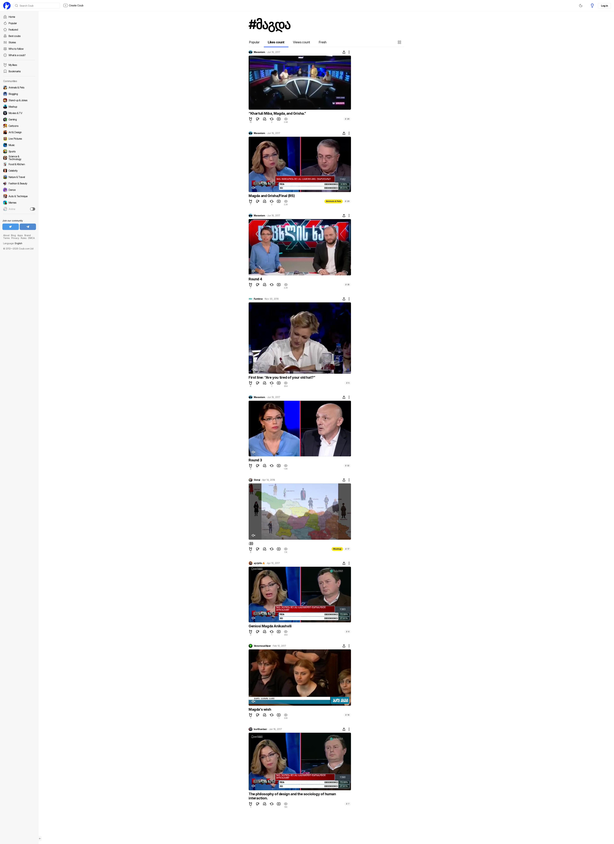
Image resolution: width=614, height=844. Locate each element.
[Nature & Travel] (19, 177)
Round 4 (255, 279)
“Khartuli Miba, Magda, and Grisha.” (277, 113)
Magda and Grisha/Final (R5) (272, 196)
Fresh (323, 42)
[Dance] (19, 190)
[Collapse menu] (40, 838)
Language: (12, 243)
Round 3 (255, 460)
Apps (20, 235)
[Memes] (19, 202)
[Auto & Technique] (19, 196)
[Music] (19, 145)
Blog (13, 235)
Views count (301, 42)
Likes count (276, 42)
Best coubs (14, 36)
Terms (6, 238)
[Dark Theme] (580, 5)
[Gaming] (19, 119)
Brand (27, 235)
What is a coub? (16, 55)
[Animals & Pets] (19, 87)
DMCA (31, 238)
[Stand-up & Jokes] (19, 100)
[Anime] (19, 209)
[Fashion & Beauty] (19, 183)
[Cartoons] (19, 126)
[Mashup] (19, 106)
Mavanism (259, 52)
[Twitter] (10, 227)
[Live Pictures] (19, 138)
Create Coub (76, 5)
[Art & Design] (19, 132)
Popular (12, 23)
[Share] (344, 52)
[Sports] (19, 151)
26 (347, 119)
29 (347, 201)
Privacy (15, 238)
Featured (13, 29)
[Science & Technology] (19, 158)
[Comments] (265, 119)
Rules (24, 238)
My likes (12, 65)
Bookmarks (14, 71)
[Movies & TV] (19, 113)
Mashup (337, 549)
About (6, 235)
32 (347, 465)
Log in (604, 5)
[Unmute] (253, 188)
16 (347, 715)
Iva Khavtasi (260, 729)
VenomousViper (262, 646)
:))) (251, 543)
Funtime (258, 299)
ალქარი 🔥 (259, 563)
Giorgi (257, 480)
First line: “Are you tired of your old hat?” (282, 377)
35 (347, 284)
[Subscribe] (32, 209)
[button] (400, 42)
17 (347, 549)
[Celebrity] (19, 170)
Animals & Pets (333, 201)
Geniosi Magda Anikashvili (270, 626)
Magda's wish (260, 709)
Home (11, 16)
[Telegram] (28, 227)
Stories (12, 42)
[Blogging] (19, 94)
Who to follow (16, 48)
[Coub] (7, 5)
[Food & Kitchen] (19, 164)
